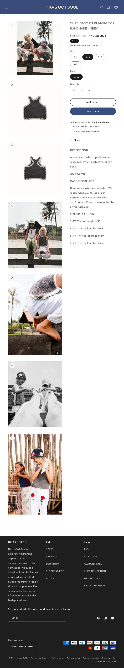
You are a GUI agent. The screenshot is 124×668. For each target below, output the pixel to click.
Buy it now (93, 111)
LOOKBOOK (52, 563)
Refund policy (58, 658)
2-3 (77, 57)
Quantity (74, 84)
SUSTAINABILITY (55, 571)
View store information (86, 131)
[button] (6, 7)
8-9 (75, 64)
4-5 (88, 57)
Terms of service (91, 658)
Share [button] (77, 140)
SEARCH (50, 549)
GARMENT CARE (93, 563)
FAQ (86, 549)
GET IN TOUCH (92, 578)
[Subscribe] (62, 618)
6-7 (100, 57)
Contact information (106, 661)
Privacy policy (73, 658)
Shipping (74, 45)
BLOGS (50, 578)
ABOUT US (52, 556)
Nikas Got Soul (23, 658)
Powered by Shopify (40, 658)
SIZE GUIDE (90, 556)
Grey (76, 76)
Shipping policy (109, 658)
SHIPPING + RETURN (95, 571)
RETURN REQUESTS (94, 585)
